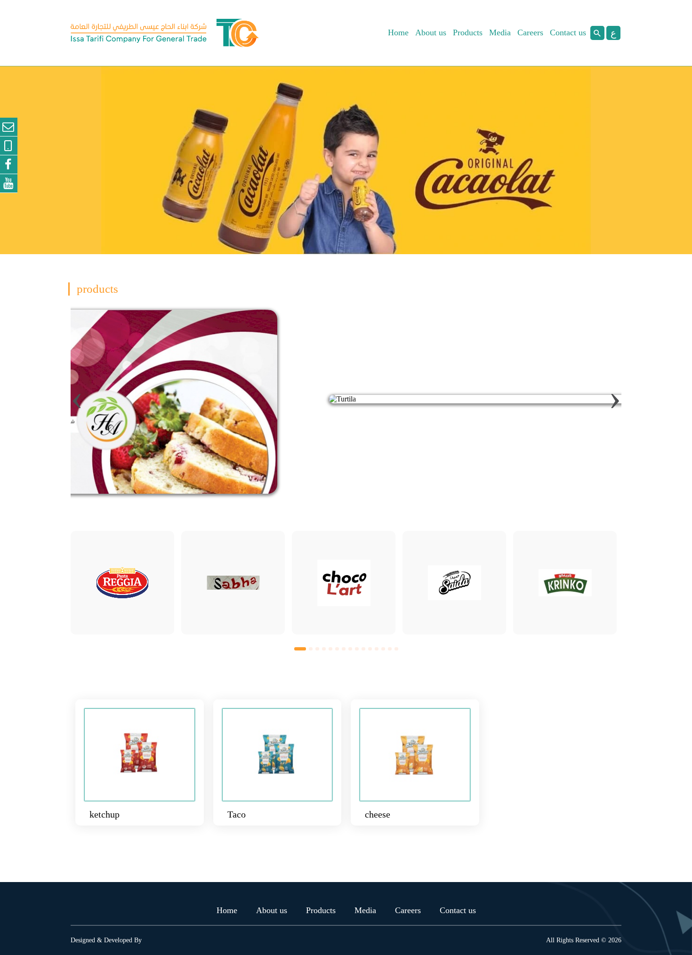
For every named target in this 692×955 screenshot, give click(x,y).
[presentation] (77, 397)
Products (468, 32)
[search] (597, 33)
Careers (530, 32)
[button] (300, 648)
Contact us (568, 32)
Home (398, 32)
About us (430, 32)
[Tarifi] (165, 33)
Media (500, 32)
